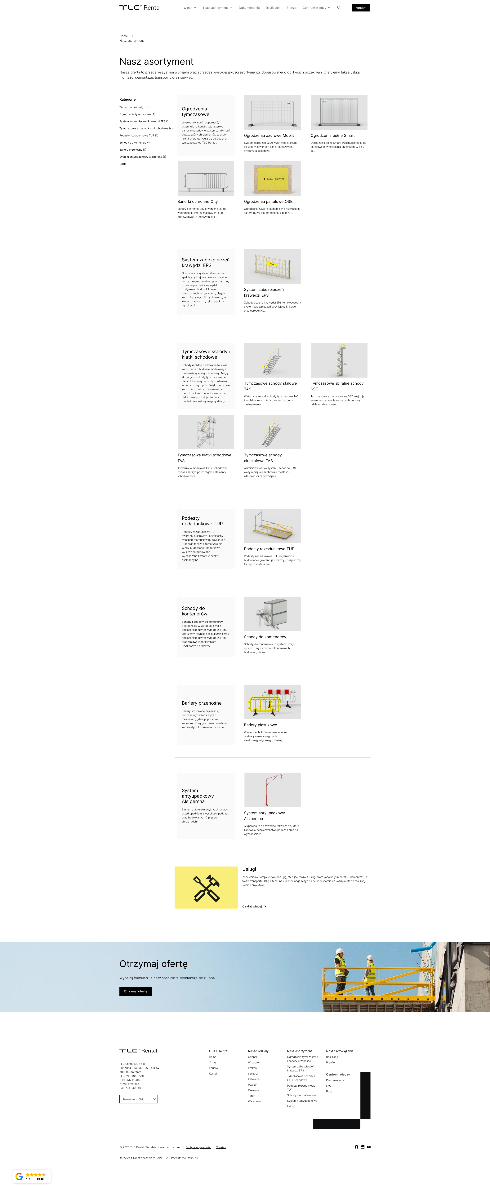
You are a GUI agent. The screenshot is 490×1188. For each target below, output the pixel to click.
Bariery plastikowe (260, 725)
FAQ (328, 1085)
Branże (291, 8)
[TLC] (356, 1147)
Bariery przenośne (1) (132, 149)
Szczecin (253, 1073)
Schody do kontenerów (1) (136, 142)
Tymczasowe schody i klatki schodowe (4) (146, 128)
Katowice (254, 1079)
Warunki (193, 1157)
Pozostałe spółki (132, 1099)
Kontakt (361, 8)
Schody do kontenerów (265, 637)
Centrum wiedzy (314, 8)
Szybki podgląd (287, 112)
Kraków (252, 1068)
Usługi (123, 163)
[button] (31, 1176)
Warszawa (254, 1101)
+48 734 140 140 (130, 1087)
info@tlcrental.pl (129, 1083)
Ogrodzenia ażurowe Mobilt (269, 135)
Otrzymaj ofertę (135, 991)
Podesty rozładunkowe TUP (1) (138, 135)
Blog (329, 1091)
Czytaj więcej (252, 906)
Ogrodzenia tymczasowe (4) (137, 114)
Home (123, 36)
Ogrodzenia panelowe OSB (268, 201)
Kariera (213, 1068)
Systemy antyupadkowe (302, 1100)
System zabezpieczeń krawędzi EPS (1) (144, 121)
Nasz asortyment (215, 8)
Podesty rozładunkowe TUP (269, 549)
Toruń (251, 1095)
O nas (188, 8)
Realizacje (273, 8)
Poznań (252, 1084)
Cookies (221, 1147)
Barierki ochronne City (197, 201)
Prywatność (178, 1157)
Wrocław (253, 1062)
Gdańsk (252, 1056)
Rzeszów (253, 1090)
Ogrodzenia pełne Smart (333, 135)
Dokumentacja (249, 8)
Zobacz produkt (259, 112)
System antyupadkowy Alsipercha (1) (142, 156)
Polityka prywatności (198, 1147)
